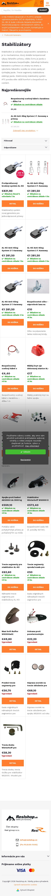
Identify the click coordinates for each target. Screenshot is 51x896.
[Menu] (47, 3)
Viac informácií (32, 446)
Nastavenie (26, 459)
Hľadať (43, 10)
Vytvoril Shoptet (27, 890)
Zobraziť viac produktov (24, 130)
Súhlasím (26, 452)
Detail (12, 204)
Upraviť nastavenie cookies (25, 885)
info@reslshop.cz (28, 840)
